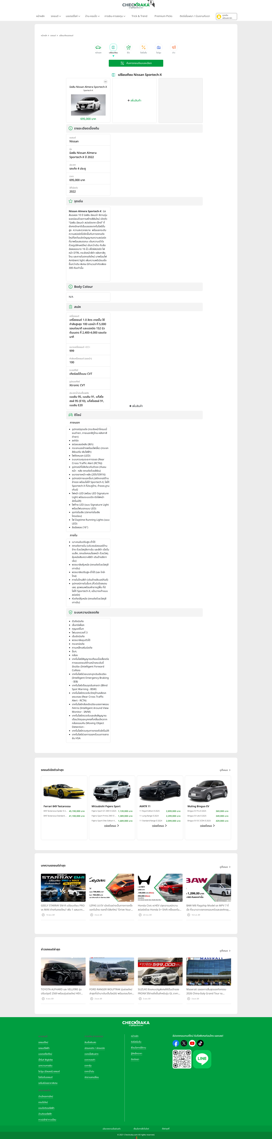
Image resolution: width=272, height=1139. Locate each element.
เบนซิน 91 (88, 397)
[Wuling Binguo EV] (208, 791)
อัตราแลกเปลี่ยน (92, 1077)
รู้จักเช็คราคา (136, 1053)
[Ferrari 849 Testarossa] (64, 791)
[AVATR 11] (160, 791)
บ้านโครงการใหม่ (45, 1096)
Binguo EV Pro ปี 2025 (196, 811)
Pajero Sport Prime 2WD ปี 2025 (104, 815)
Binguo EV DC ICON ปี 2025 (199, 820)
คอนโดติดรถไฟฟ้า (46, 1108)
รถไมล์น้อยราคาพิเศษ (47, 1083)
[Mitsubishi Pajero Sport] (112, 791)
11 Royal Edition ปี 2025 (149, 811)
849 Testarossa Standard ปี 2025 (55, 815)
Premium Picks (163, 16)
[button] (226, 16)
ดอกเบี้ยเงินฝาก (91, 1054)
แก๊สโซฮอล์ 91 (95, 401)
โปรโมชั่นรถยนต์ (45, 1077)
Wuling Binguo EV (198, 806)
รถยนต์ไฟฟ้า (44, 1048)
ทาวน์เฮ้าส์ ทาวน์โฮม (47, 1119)
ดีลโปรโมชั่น (136, 1042)
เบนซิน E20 (76, 405)
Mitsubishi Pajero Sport (106, 806)
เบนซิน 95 (75, 397)
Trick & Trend (139, 16)
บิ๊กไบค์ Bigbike (45, 1059)
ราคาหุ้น (88, 1065)
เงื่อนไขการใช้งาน (138, 1047)
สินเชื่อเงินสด (90, 1042)
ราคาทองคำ (90, 1059)
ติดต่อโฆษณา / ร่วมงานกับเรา (195, 16)
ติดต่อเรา (135, 1059)
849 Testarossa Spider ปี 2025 (55, 811)
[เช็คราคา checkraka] (136, 5)
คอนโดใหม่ (43, 1102)
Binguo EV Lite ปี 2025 (196, 815)
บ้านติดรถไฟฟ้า (45, 1114)
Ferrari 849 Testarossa (57, 806)
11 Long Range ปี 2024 (149, 815)
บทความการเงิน (45, 1065)
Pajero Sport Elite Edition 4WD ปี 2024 (104, 820)
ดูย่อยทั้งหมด (110, 825)
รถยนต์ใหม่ (43, 1042)
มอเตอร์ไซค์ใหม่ (45, 1054)
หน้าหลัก (40, 16)
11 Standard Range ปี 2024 (150, 820)
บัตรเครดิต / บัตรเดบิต (95, 1048)
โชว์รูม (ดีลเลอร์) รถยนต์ (49, 1071)
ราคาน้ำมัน (89, 1071)
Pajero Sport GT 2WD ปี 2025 (104, 811)
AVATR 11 (144, 806)
